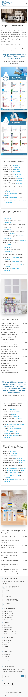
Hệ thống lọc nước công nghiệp (10, 633)
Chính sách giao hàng (8, 615)
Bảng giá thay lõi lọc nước (13, 44)
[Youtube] (12, 684)
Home (7, 692)
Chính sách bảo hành (8, 619)
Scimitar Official (7, 640)
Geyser (17, 38)
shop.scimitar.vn (10, 605)
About (10, 692)
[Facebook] (4, 684)
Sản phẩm (6, 646)
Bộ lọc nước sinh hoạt (8, 629)
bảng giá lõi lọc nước (11, 38)
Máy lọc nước (7, 625)
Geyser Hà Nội (7, 658)
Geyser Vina (6, 656)
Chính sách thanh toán (8, 613)
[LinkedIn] (8, 684)
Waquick (6, 662)
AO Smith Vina (7, 660)
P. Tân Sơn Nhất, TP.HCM (12, 600)
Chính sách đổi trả (8, 617)
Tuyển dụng (6, 648)
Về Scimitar (6, 642)
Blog (17, 692)
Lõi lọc (2, 30)
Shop (14, 692)
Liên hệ (5, 644)
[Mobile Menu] (25, 3)
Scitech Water (7, 654)
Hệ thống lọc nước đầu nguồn (10, 631)
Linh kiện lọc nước (8, 627)
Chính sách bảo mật (8, 611)
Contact (20, 692)
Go (22, 676)
